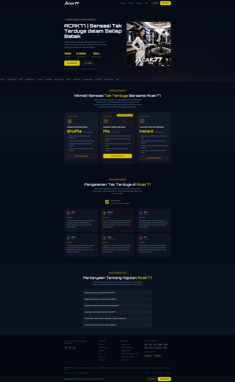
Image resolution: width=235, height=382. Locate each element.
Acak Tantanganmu (81, 156)
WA (70, 347)
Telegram (157, 355)
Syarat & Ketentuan (127, 347)
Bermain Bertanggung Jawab (129, 353)
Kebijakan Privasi (126, 350)
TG (66, 347)
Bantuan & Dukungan (127, 357)
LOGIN (155, 3)
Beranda (123, 3)
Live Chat (148, 355)
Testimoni (139, 3)
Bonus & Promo (103, 347)
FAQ (146, 3)
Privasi (149, 373)
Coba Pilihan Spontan (154, 158)
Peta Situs (168, 373)
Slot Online (101, 357)
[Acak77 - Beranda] (71, 3)
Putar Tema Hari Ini (117, 156)
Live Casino (101, 360)
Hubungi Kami (125, 360)
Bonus (131, 3)
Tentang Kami (125, 344)
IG (74, 347)
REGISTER (165, 3)
